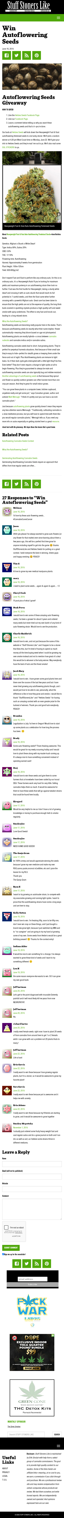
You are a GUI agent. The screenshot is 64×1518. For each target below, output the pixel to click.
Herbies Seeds (17, 132)
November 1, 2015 (20, 1127)
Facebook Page (21, 118)
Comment (5, 1195)
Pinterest (36, 55)
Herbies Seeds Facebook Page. (27, 115)
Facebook (6, 55)
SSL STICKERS (8, 147)
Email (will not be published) (12, 1170)
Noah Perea (19, 608)
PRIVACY (6, 1472)
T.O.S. (4, 1479)
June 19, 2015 (19, 916)
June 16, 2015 (19, 511)
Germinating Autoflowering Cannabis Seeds (19, 458)
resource (55, 421)
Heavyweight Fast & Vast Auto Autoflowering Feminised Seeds (29, 234)
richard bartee (20, 1024)
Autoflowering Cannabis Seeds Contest (18, 441)
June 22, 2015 (19, 1053)
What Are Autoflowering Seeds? (15, 321)
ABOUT (5, 1468)
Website (5, 1183)
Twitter (16, 55)
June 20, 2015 (19, 990)
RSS (26, 55)
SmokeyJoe (19, 839)
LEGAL (5, 1476)
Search (57, 1434)
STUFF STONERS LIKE (28, 6)
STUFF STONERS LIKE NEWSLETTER (32, 1273)
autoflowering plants (21, 406)
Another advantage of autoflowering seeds (19, 376)
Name (4, 1158)
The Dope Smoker (14, 1426)
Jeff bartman (19, 987)
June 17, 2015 (19, 805)
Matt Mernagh (14, 396)
